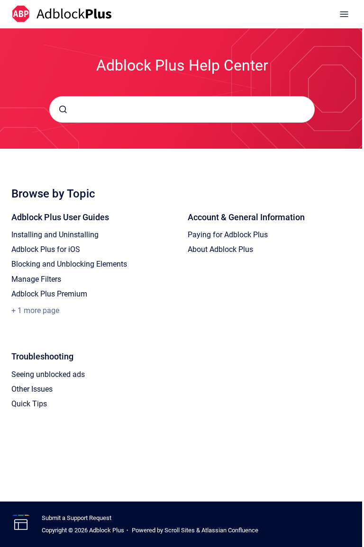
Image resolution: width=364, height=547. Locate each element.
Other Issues (32, 389)
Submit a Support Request (76, 517)
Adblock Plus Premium (49, 293)
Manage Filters (36, 279)
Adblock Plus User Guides (60, 217)
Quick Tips (29, 403)
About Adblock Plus (220, 249)
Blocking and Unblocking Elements (69, 264)
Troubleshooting (42, 356)
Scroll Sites (179, 530)
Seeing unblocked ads (48, 374)
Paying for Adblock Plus (228, 234)
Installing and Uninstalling (55, 234)
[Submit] (63, 109)
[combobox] (182, 109)
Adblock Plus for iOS (45, 249)
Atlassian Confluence (229, 530)
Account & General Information (246, 217)
